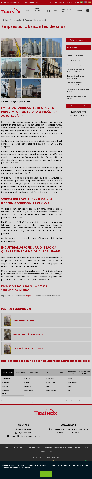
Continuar (46, 474)
